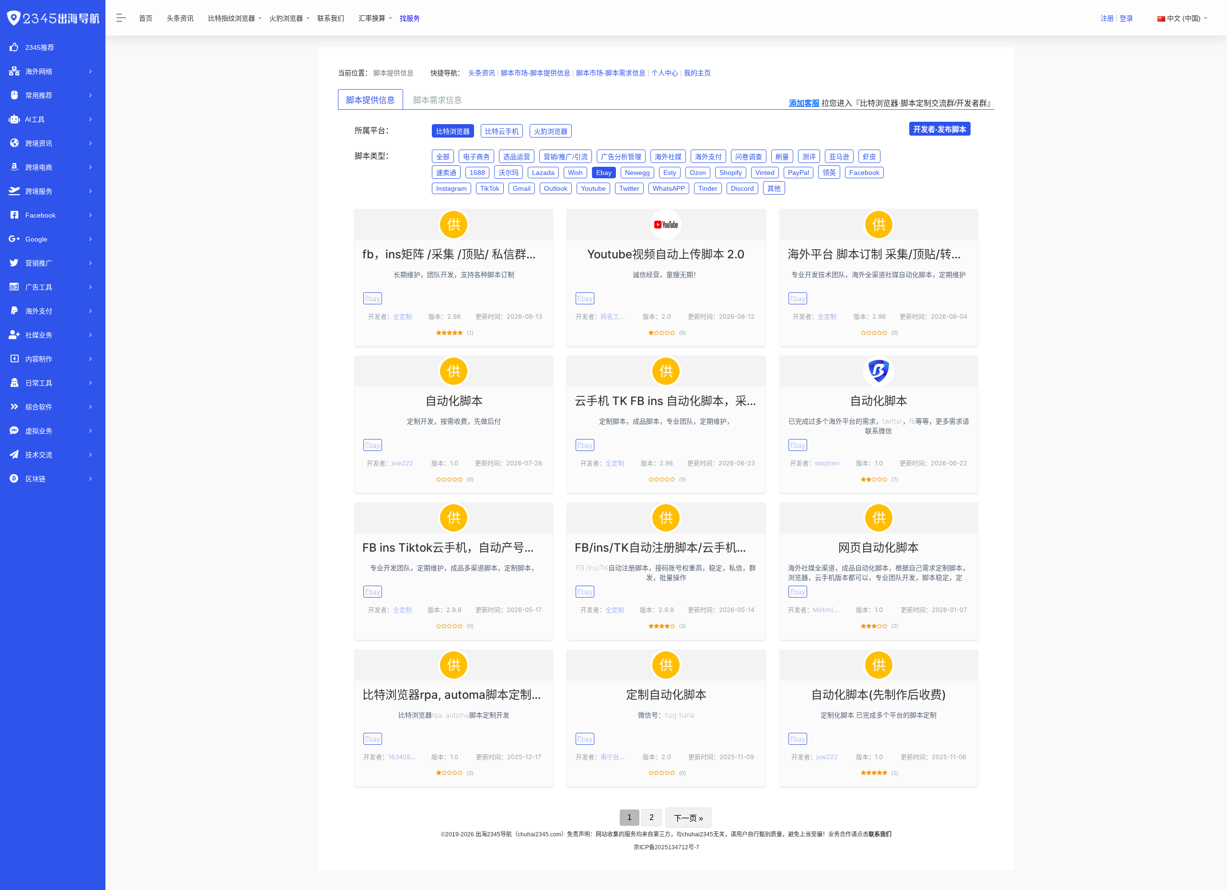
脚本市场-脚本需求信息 (611, 73)
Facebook (864, 172)
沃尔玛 (508, 172)
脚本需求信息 (437, 100)
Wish (575, 172)
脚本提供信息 (370, 100)
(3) (682, 626)
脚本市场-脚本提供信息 (535, 73)
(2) (894, 626)
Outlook (555, 188)
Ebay (604, 172)
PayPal (798, 172)
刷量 (782, 157)
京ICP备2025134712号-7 (666, 847)
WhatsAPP (669, 188)
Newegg (637, 172)
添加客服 (804, 103)
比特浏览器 (453, 131)
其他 (774, 188)
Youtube (593, 188)
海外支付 (708, 157)
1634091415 (406, 757)
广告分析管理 (621, 157)
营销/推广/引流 (566, 157)
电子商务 (476, 157)
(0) (894, 332)
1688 (477, 172)
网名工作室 (616, 316)
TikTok (489, 188)
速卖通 (446, 172)
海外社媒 (668, 157)
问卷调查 (748, 157)
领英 (829, 172)
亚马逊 (839, 157)
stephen (827, 463)
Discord (742, 188)
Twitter (629, 188)
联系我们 (330, 18)
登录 (1126, 18)
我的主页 (697, 73)
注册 (1107, 18)
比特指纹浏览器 (231, 18)
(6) (682, 332)
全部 (443, 157)
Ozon (698, 172)
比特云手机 (502, 131)
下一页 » (688, 818)
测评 (809, 157)
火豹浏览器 (286, 18)
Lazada (543, 172)
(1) (470, 332)
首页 (145, 18)
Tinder (708, 188)
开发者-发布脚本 (940, 129)
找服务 (410, 18)
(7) (894, 479)
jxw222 (402, 463)
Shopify (730, 172)
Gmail (522, 188)
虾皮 (869, 157)
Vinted (765, 172)
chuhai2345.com (539, 834)
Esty (669, 172)
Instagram (451, 188)
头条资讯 (180, 18)
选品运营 (516, 157)
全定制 (402, 316)
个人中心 (664, 73)
